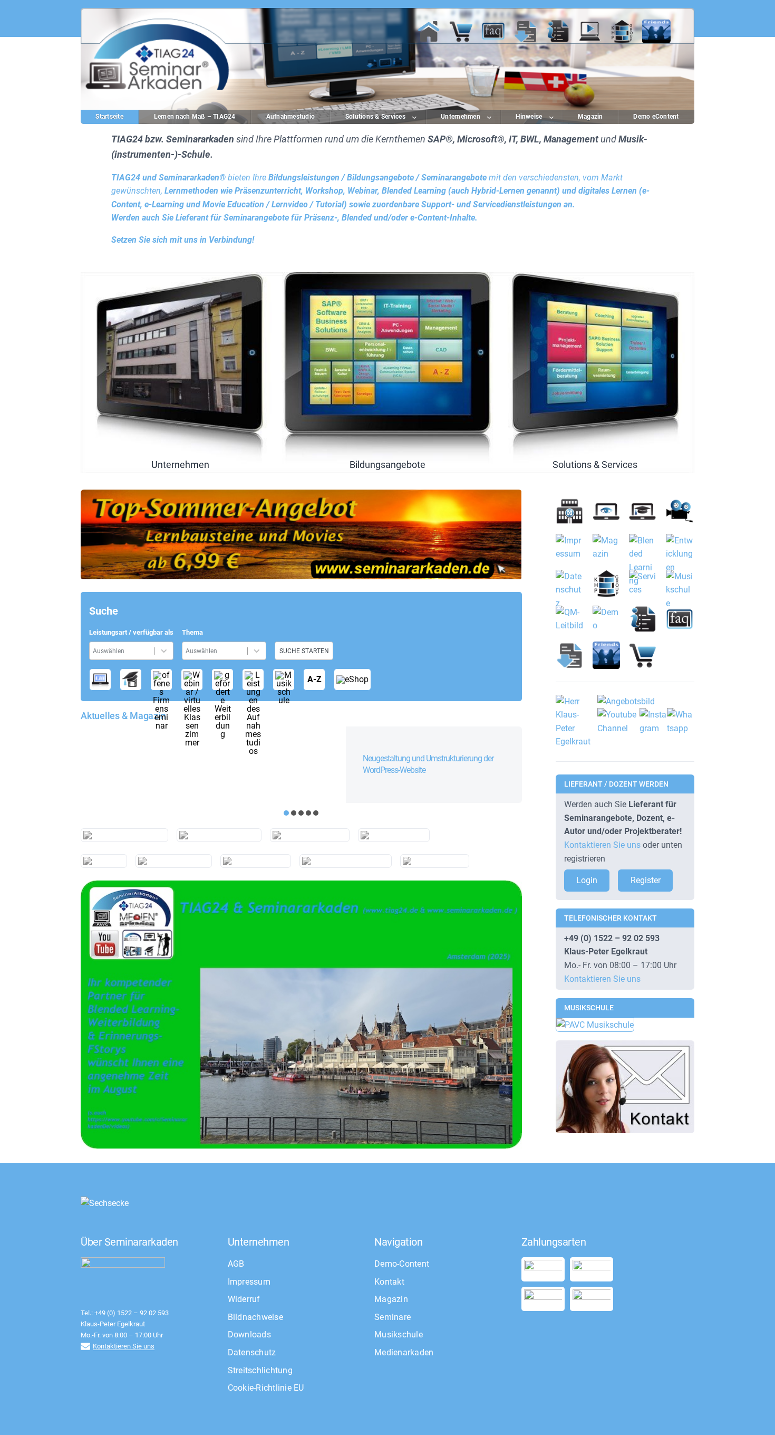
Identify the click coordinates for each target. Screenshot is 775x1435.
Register (646, 880)
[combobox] (123, 651)
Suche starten (304, 651)
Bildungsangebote (387, 372)
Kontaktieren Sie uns (602, 845)
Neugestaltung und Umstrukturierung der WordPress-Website (428, 764)
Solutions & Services (595, 372)
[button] (286, 813)
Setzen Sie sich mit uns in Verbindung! (182, 240)
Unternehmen (180, 372)
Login (586, 880)
